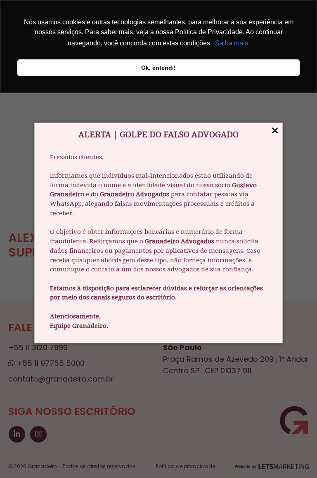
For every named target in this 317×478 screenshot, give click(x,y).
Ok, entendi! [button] (158, 67)
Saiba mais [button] (231, 43)
